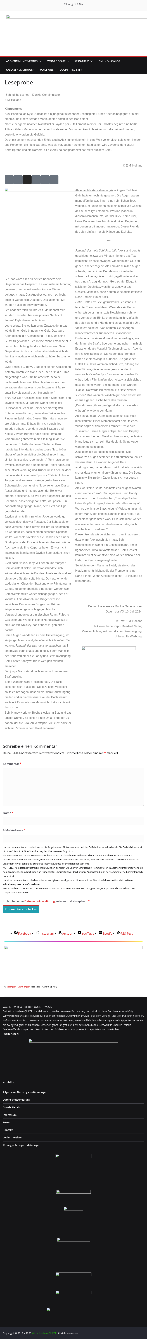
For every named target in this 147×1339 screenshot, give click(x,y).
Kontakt (8, 1130)
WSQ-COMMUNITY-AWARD (22, 61)
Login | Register (13, 1137)
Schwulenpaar (24, 987)
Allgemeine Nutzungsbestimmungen (25, 1092)
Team (6, 1122)
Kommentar (12, 764)
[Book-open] (45, 179)
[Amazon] (53, 179)
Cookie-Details (12, 1107)
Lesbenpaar (11, 987)
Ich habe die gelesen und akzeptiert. (48, 901)
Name (8, 813)
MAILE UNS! (47, 69)
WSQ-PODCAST (56, 61)
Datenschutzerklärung (40, 901)
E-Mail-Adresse (14, 830)
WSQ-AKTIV (82, 61)
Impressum (9, 1115)
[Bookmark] (36, 179)
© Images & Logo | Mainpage (21, 1145)
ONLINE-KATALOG (109, 61)
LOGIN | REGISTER (71, 69)
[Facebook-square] (18, 179)
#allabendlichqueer (20, 69)
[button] (40, 61)
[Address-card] (9, 179)
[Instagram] (27, 179)
